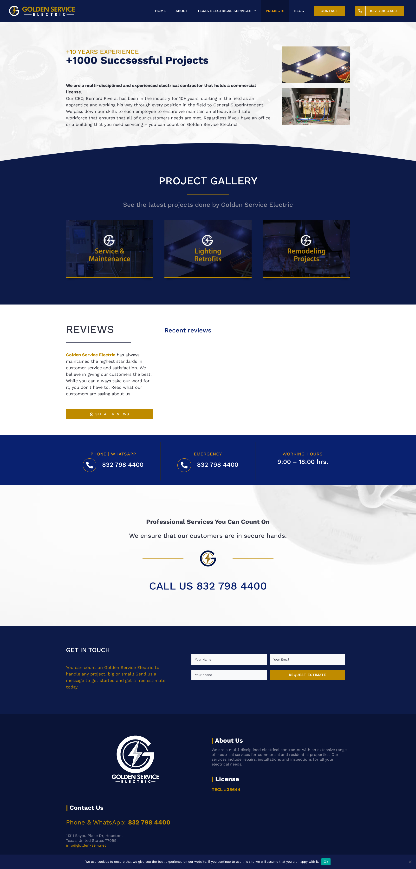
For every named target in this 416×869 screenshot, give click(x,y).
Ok (326, 861)
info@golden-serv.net (86, 845)
